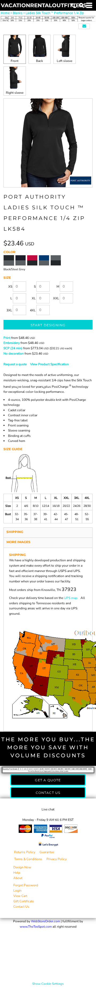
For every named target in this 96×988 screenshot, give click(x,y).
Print (6, 338)
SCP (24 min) (12, 348)
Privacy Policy (56, 859)
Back (39, 61)
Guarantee (46, 852)
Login (17, 890)
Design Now (22, 867)
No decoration (13, 353)
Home (5, 13)
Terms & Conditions (28, 859)
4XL (33, 310)
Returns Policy (24, 852)
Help (16, 873)
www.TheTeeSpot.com (36, 926)
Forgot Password (25, 885)
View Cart (20, 896)
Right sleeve (14, 93)
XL (34, 298)
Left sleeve (64, 61)
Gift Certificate (23, 901)
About (17, 878)
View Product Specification (49, 364)
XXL (56, 298)
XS (10, 286)
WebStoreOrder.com (45, 921)
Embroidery (11, 343)
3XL (9, 310)
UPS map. (71, 598)
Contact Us (21, 906)
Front (14, 61)
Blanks (17, 13)
